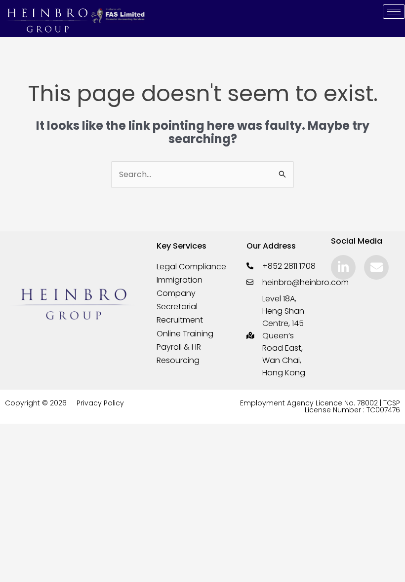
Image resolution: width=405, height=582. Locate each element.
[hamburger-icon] (394, 11)
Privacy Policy (100, 403)
